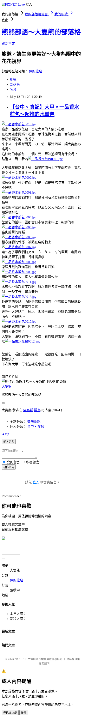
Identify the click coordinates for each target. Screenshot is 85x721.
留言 (37, 410)
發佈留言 (8, 467)
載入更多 (8, 441)
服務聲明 (44, 663)
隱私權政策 (73, 659)
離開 (23, 712)
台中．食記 (35, 426)
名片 (13, 89)
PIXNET (19, 659)
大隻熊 (7, 386)
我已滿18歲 (10, 712)
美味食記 (33, 421)
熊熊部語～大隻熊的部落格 (41, 32)
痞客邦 (28, 410)
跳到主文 (8, 43)
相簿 (13, 79)
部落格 (15, 84)
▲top (5, 434)
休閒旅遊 (35, 71)
